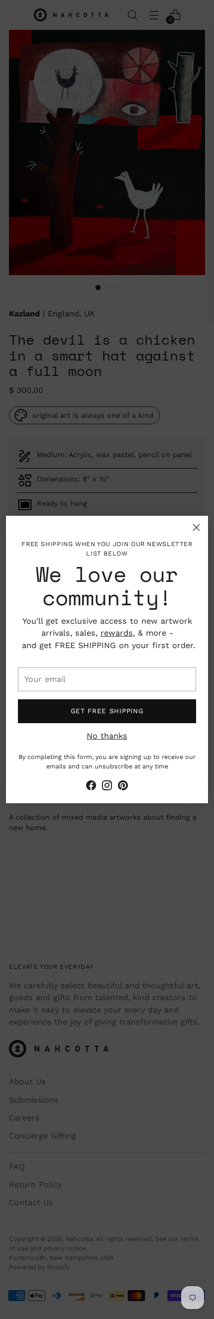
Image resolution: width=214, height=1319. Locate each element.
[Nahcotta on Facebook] (91, 787)
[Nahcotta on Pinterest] (123, 787)
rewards (117, 633)
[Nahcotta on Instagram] (107, 787)
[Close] (196, 527)
